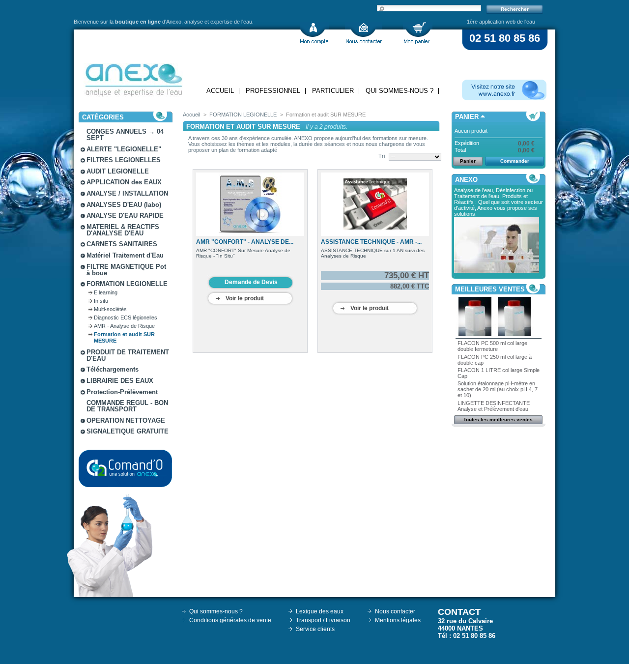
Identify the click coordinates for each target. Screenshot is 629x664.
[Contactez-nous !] (363, 33)
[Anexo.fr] (504, 90)
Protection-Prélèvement (122, 392)
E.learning (105, 292)
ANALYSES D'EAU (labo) (123, 204)
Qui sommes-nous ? (399, 90)
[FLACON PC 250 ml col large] (514, 334)
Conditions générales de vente (230, 620)
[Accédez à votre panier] (417, 33)
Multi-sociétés (110, 309)
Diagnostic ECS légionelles (125, 317)
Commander (514, 161)
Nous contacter (395, 611)
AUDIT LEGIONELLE (117, 171)
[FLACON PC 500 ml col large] (475, 334)
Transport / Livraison (323, 620)
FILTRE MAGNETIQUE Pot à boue (126, 270)
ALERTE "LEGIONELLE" (123, 149)
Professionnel (273, 90)
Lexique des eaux (319, 611)
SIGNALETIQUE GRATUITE (127, 431)
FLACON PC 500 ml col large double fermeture (492, 346)
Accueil (220, 90)
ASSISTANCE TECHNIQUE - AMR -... (371, 241)
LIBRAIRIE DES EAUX (119, 380)
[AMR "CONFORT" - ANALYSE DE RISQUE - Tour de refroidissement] (250, 204)
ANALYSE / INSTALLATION (127, 193)
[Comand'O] (125, 468)
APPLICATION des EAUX (124, 182)
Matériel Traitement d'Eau (125, 255)
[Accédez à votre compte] (314, 33)
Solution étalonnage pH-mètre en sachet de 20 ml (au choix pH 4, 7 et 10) (497, 389)
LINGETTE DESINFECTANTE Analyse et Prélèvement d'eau (493, 406)
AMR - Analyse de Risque (124, 326)
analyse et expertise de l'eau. (219, 22)
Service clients (315, 629)
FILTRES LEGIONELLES (123, 160)
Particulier (333, 90)
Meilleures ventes (490, 289)
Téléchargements (112, 369)
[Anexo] (133, 77)
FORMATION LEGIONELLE (127, 284)
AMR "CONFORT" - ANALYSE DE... (244, 241)
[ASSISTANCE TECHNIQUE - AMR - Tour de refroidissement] (375, 204)
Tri (381, 156)
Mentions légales (398, 620)
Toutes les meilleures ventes (498, 419)
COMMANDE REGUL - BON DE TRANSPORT (127, 406)
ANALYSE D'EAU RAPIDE (125, 215)
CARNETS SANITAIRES (121, 244)
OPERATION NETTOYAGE (125, 420)
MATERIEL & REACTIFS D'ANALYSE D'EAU (122, 230)
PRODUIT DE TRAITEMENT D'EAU (127, 355)
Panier (467, 116)
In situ (101, 301)
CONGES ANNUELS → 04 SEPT (125, 135)
